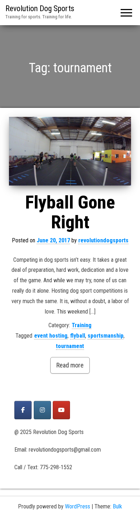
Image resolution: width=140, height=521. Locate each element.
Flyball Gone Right (70, 212)
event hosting (50, 335)
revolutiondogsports (103, 240)
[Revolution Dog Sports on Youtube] (61, 410)
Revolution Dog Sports (39, 8)
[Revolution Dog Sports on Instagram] (42, 410)
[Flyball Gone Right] (70, 151)
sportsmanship (105, 335)
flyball (77, 335)
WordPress (77, 506)
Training (82, 325)
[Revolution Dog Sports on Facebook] (23, 410)
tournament (70, 346)
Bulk (117, 506)
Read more (70, 365)
